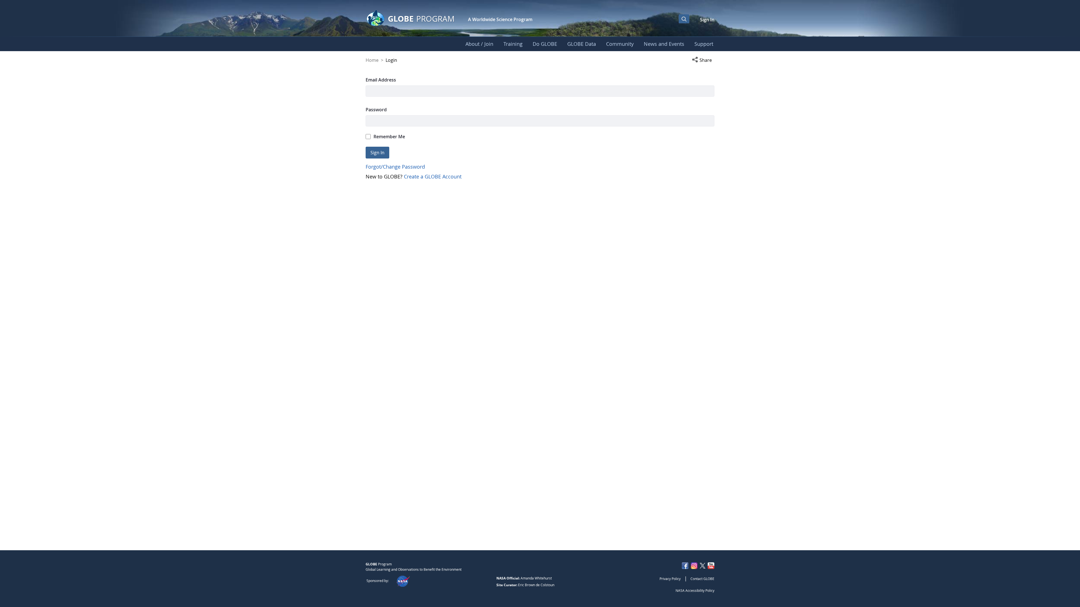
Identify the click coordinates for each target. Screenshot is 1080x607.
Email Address (381, 80)
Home (372, 60)
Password (376, 110)
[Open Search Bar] (684, 18)
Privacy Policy (670, 578)
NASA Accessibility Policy (695, 590)
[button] (703, 60)
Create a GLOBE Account (433, 176)
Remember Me (389, 136)
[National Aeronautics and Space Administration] (403, 580)
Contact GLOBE (702, 578)
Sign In (707, 20)
